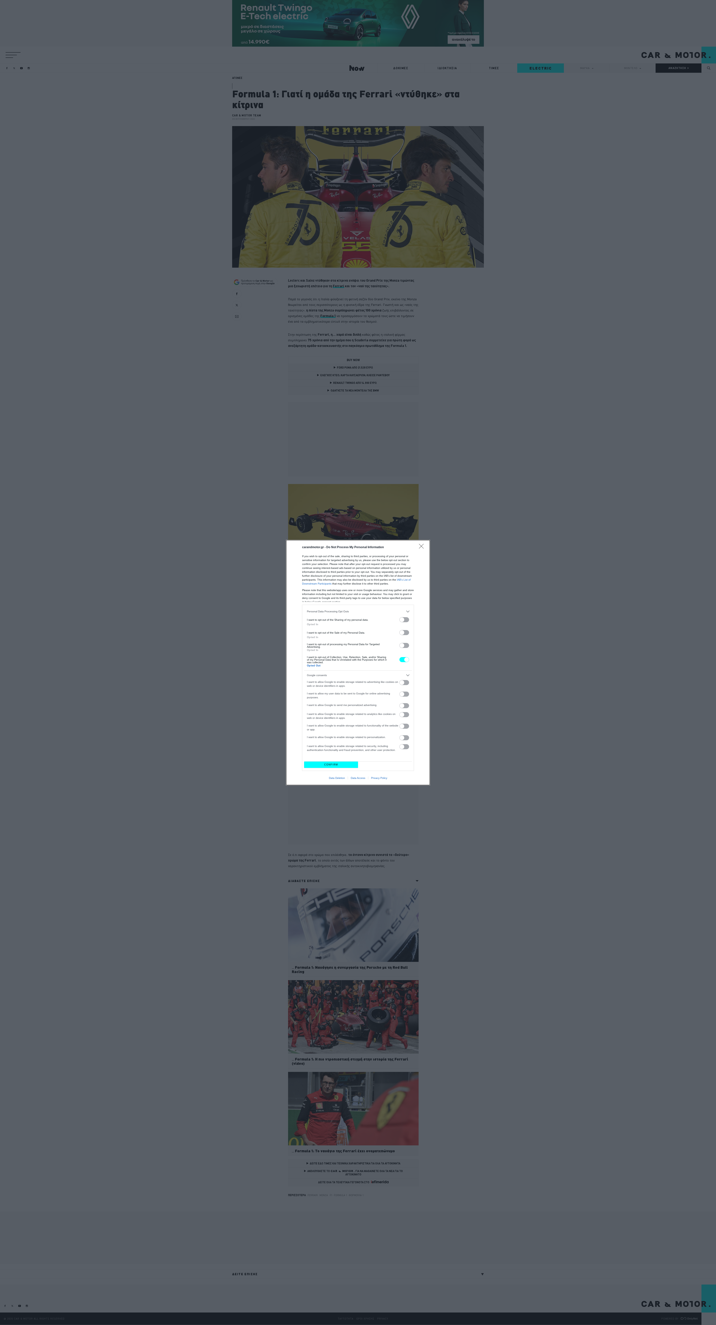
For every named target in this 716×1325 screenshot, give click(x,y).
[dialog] (358, 662)
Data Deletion (337, 777)
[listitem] (358, 611)
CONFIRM (331, 764)
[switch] (404, 619)
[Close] (422, 547)
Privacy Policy (379, 777)
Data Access (358, 777)
